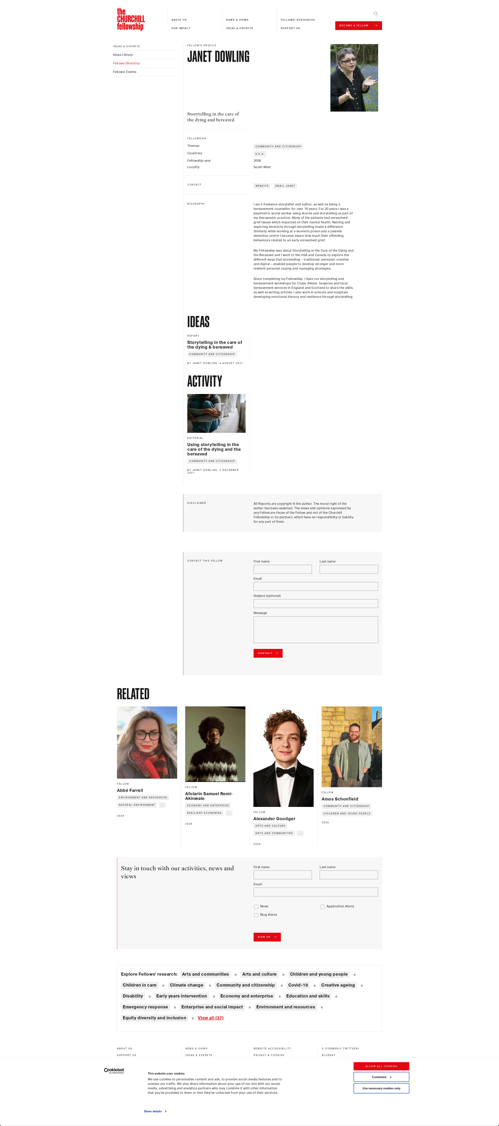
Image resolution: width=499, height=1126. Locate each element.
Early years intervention (181, 996)
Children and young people (347, 813)
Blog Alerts (268, 914)
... (162, 805)
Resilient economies (204, 813)
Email (258, 578)
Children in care (140, 985)
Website (262, 186)
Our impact (181, 28)
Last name (327, 561)
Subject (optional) (267, 595)
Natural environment (137, 805)
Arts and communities (274, 833)
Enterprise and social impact (212, 1007)
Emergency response (145, 1007)
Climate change (186, 985)
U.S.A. (260, 154)
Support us (290, 28)
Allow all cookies (381, 1066)
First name (262, 561)
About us (179, 20)
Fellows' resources (298, 20)
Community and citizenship (279, 146)
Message (260, 613)
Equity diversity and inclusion (154, 1018)
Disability (133, 996)
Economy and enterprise (208, 805)
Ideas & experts (239, 28)
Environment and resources (143, 797)
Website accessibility (272, 1048)
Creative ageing (338, 985)
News (264, 906)
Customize (379, 1076)
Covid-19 (298, 985)
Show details (153, 1111)
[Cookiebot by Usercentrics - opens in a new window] (114, 1071)
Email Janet (285, 186)
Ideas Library (123, 54)
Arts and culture (270, 826)
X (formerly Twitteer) (340, 1048)
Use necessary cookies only (381, 1088)
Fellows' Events (124, 72)
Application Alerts (340, 906)
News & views (237, 20)
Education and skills (308, 996)
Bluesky (329, 1055)
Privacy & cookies (269, 1055)
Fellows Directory (126, 63)
